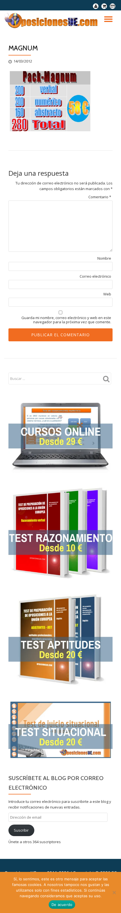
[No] (114, 892)
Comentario (99, 197)
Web (107, 294)
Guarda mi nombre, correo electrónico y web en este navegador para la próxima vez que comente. (66, 320)
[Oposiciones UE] (52, 20)
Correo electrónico (95, 276)
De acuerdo (62, 904)
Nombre (104, 258)
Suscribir (21, 830)
